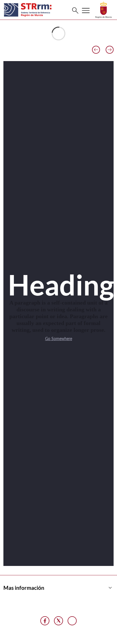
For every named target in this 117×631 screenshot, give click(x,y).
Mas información (58, 587)
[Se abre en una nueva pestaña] (103, 9)
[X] (58, 620)
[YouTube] (72, 620)
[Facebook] (44, 620)
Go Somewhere (58, 339)
